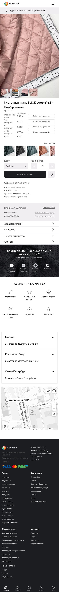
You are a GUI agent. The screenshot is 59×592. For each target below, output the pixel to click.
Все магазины (49, 208)
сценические (7, 515)
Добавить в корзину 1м (41, 116)
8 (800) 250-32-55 (38, 447)
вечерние (6, 487)
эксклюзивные (8, 519)
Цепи (33, 498)
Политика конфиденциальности (15, 458)
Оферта (5, 461)
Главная (6, 590)
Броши (33, 494)
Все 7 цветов (49, 143)
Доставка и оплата (9, 533)
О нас (33, 537)
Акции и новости (37, 543)
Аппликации (36, 491)
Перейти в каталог (9, 522)
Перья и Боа (35, 477)
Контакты (34, 533)
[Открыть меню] (53, 4)
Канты (33, 480)
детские (5, 491)
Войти (41, 590)
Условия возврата (9, 543)
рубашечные (7, 508)
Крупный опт (7, 577)
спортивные (7, 512)
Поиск (29, 590)
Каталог (18, 590)
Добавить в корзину (25, 174)
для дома (6, 494)
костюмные (7, 498)
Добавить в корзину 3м (41, 121)
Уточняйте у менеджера (44, 212)
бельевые (6, 477)
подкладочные (8, 505)
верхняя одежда (8, 484)
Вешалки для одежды (39, 487)
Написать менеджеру (39, 450)
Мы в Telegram (36, 456)
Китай (4, 570)
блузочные (6, 480)
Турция (5, 573)
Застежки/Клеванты (39, 484)
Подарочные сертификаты (13, 540)
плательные (7, 501)
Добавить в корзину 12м (41, 132)
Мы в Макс (35, 459)
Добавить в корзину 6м (41, 127)
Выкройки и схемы (9, 537)
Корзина (5, 547)
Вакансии (35, 540)
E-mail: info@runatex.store (41, 453)
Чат (53, 590)
